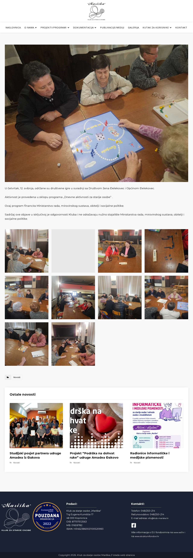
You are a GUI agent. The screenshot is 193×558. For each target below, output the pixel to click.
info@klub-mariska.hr (158, 518)
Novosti (16, 377)
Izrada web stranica (124, 555)
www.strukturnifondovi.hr (147, 536)
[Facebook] (136, 525)
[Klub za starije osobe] (96, 11)
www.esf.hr (178, 532)
